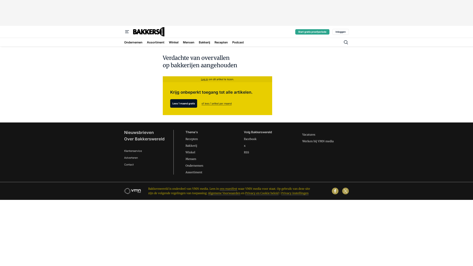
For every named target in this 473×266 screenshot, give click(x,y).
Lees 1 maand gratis (183, 103)
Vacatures (308, 134)
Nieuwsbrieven (139, 132)
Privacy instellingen (295, 193)
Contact (129, 164)
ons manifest (228, 188)
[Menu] (127, 31)
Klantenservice (133, 150)
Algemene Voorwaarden (224, 193)
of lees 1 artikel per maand (217, 103)
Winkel (190, 152)
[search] (346, 42)
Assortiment (194, 172)
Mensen (191, 159)
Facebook (250, 139)
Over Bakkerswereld (144, 139)
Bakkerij (191, 145)
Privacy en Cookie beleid (262, 193)
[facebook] (335, 191)
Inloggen (341, 31)
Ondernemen (194, 165)
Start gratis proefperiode (312, 31)
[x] (345, 191)
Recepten (192, 139)
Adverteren (131, 157)
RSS (246, 152)
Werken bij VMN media (318, 141)
